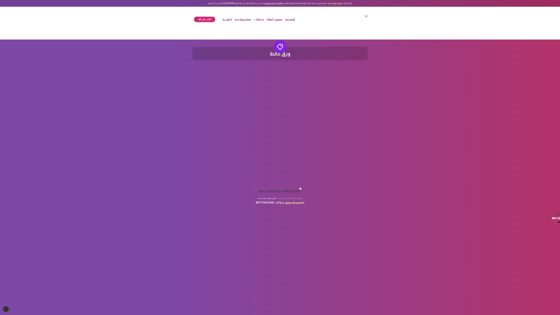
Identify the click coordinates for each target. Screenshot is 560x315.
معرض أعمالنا (274, 19)
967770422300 (265, 202)
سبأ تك (280, 202)
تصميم (300, 202)
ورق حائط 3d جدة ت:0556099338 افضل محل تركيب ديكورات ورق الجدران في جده (340, 123)
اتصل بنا (227, 19)
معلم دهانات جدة (335, 3)
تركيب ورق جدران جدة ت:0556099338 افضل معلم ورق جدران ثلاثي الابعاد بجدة (280, 123)
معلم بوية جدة (243, 19)
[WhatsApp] (557, 218)
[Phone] (559, 218)
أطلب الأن (206, 19)
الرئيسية (290, 19)
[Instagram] (555, 218)
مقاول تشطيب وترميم (274, 3)
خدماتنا (260, 19)
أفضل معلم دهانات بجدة (267, 198)
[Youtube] (553, 218)
